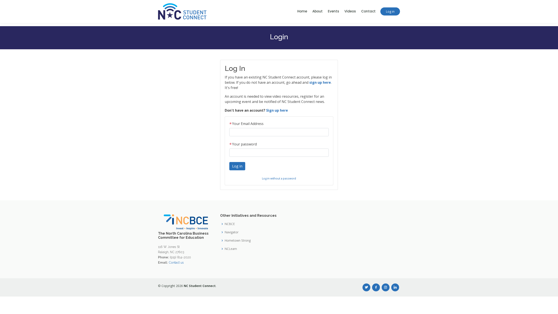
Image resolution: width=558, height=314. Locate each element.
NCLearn (231, 248)
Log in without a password (279, 178)
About (317, 11)
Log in (390, 11)
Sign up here (277, 110)
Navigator (231, 232)
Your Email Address (246, 123)
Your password (243, 144)
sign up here (320, 82)
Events (333, 11)
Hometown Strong (238, 240)
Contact (368, 11)
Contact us (176, 262)
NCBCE (230, 223)
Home (302, 11)
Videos (350, 11)
